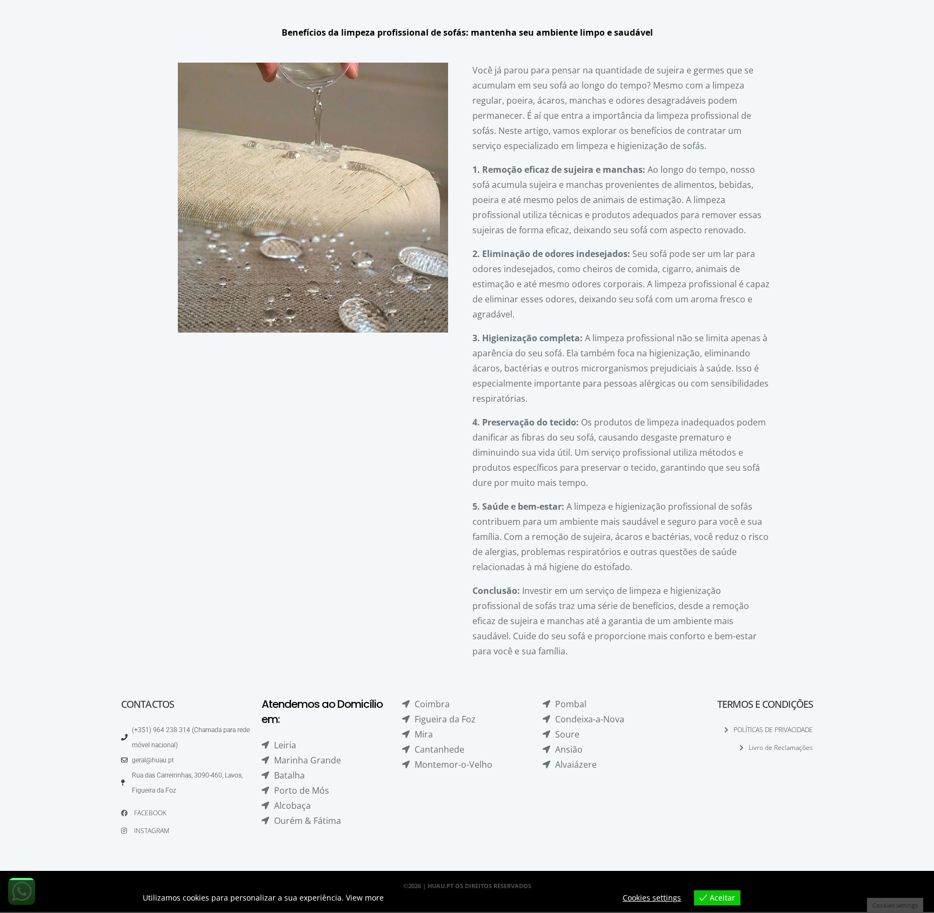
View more (365, 897)
